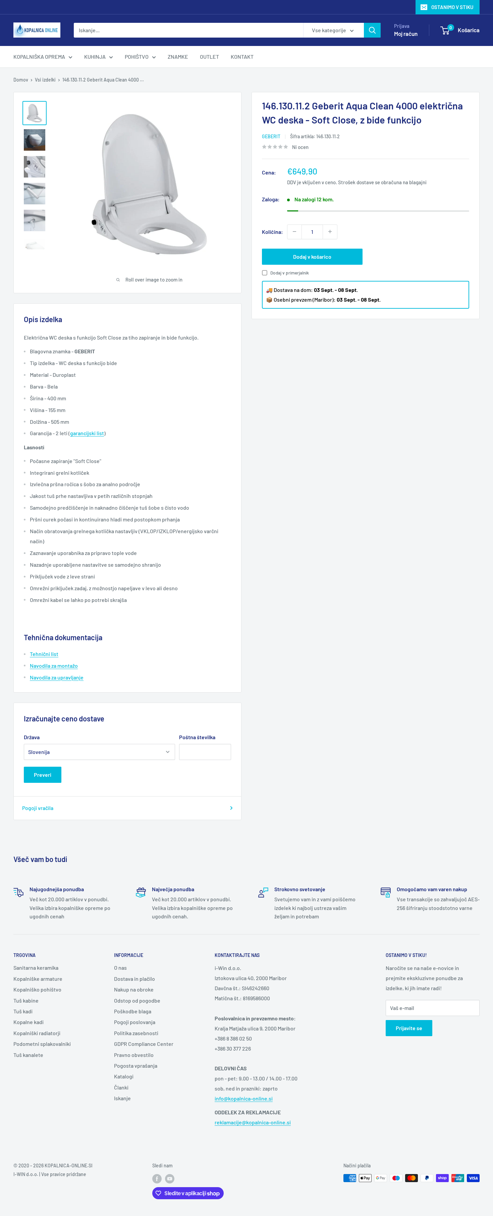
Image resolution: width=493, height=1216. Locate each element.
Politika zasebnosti (136, 1033)
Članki (121, 1087)
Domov (20, 80)
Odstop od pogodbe (137, 1000)
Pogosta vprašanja (135, 1065)
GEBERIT (271, 136)
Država (32, 737)
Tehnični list (44, 654)
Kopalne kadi (28, 1022)
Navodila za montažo (54, 665)
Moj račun (406, 33)
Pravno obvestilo (134, 1055)
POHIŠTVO (137, 56)
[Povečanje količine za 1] (330, 231)
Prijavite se (409, 1028)
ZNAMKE (178, 56)
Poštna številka (197, 737)
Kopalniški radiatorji (36, 1033)
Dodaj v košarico (312, 256)
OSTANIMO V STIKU (452, 7)
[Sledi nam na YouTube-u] (169, 1178)
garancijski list (87, 433)
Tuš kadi (23, 1011)
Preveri (42, 774)
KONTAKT (242, 56)
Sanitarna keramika (35, 967)
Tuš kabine (26, 1000)
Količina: (272, 231)
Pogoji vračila (37, 808)
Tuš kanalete (28, 1055)
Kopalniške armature (37, 978)
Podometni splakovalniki (42, 1044)
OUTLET (209, 56)
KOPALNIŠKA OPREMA (39, 56)
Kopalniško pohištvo (37, 989)
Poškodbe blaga (132, 1011)
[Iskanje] (372, 30)
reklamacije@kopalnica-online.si (253, 1122)
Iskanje (122, 1098)
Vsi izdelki (45, 80)
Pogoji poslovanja (134, 1022)
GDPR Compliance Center (143, 1044)
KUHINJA (95, 56)
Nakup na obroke (134, 989)
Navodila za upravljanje (57, 677)
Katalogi (123, 1076)
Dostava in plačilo (134, 978)
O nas (120, 967)
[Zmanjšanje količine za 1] (294, 231)
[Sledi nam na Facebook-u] (157, 1178)
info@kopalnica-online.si (244, 1098)
